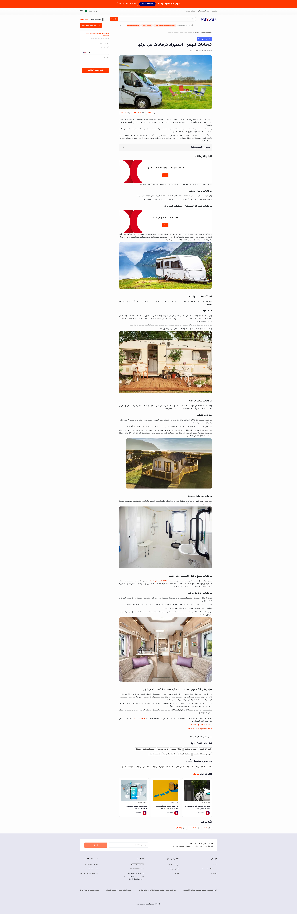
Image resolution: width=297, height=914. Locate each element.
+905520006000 (137, 864)
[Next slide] (120, 25)
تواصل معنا (93, 11)
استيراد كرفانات (190, 749)
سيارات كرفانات (184, 754)
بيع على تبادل (174, 864)
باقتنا (177, 874)
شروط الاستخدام (91, 864)
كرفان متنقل (176, 749)
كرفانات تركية (155, 754)
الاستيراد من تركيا (204, 39)
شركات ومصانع (203, 11)
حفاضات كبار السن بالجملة (199, 729)
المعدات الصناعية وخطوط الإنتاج (165, 25)
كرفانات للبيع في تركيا (159, 581)
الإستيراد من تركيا (139, 719)
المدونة (214, 874)
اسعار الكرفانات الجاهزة (145, 749)
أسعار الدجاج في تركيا (184, 767)
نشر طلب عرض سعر (89, 25)
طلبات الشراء (190, 11)
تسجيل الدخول (95, 19)
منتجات (214, 11)
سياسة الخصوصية (209, 869)
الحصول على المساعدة (89, 874)
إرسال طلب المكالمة (95, 70)
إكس (149, 113)
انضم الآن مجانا (147, 4)
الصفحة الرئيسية (206, 32)
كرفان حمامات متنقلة (202, 754)
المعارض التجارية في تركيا (162, 767)
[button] (85, 52)
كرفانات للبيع (205, 749)
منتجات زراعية (147, 25)
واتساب (123, 113)
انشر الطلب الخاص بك (127, 4)
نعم (165, 175)
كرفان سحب (163, 749)
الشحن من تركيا (142, 767)
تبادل (215, 864)
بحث (112, 19)
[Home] (209, 19)
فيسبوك (137, 113)
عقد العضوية (93, 869)
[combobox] (156, 19)
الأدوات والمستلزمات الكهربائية (129, 25)
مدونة (197, 32)
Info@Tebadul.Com (137, 869)
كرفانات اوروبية (169, 754)
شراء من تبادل (173, 869)
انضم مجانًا (84, 19)
